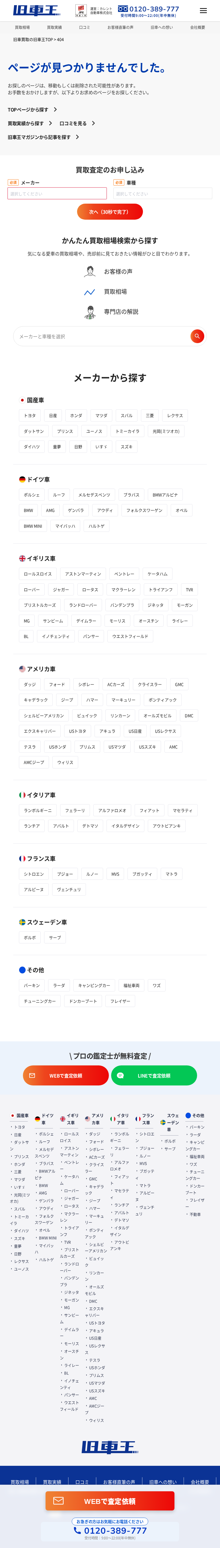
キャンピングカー (94, 985)
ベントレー (124, 574)
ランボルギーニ (38, 810)
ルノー (92, 874)
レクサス (175, 415)
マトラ (172, 874)
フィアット (150, 810)
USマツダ (117, 747)
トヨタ (30, 415)
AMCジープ (34, 762)
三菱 (150, 415)
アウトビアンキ (167, 826)
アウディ (105, 510)
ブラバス (131, 494)
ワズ (157, 985)
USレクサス (165, 731)
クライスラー (150, 684)
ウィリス (65, 762)
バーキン (32, 985)
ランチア (32, 826)
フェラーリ (75, 810)
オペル (182, 510)
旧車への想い (162, 27)
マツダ (101, 415)
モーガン (185, 605)
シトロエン (34, 874)
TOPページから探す (28, 109)
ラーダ (59, 985)
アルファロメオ (112, 810)
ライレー (180, 620)
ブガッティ (142, 874)
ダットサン (34, 431)
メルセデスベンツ (94, 494)
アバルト (61, 826)
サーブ (55, 937)
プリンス (65, 431)
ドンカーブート (83, 1001)
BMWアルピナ (165, 494)
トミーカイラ (127, 431)
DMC (189, 715)
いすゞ (101, 446)
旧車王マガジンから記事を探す (39, 136)
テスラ (30, 747)
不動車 (195, 1214)
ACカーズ (116, 684)
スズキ (127, 446)
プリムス (87, 747)
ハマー (92, 700)
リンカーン (120, 715)
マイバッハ (65, 526)
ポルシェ (32, 494)
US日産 (135, 731)
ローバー (32, 589)
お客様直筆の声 (120, 27)
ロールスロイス (38, 574)
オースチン (149, 620)
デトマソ (90, 826)
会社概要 (197, 27)
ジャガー (61, 589)
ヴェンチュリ (69, 889)
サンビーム (53, 620)
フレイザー (120, 1001)
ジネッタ (156, 605)
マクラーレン (123, 589)
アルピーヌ (34, 889)
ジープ (67, 700)
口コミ (84, 27)
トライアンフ (161, 589)
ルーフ (59, 494)
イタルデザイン (125, 826)
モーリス (117, 620)
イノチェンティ (56, 636)
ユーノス (94, 431)
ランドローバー (83, 605)
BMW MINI (33, 526)
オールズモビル (158, 715)
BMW (28, 510)
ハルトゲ (97, 526)
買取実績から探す (26, 123)
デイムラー (86, 620)
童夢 (57, 446)
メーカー (30, 182)
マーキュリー (123, 700)
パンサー (91, 636)
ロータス (90, 589)
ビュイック (87, 715)
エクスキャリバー (40, 731)
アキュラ (107, 731)
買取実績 (54, 27)
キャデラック (36, 700)
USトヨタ (77, 731)
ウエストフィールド (130, 636)
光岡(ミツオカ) (166, 431)
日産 (53, 415)
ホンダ (76, 415)
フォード (57, 684)
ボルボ (30, 937)
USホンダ (57, 747)
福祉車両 (131, 985)
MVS (115, 874)
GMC (179, 684)
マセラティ (183, 810)
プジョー (65, 874)
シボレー (86, 684)
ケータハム (158, 574)
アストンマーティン (83, 574)
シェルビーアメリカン (44, 715)
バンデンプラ (122, 605)
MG (27, 620)
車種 (131, 182)
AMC (173, 747)
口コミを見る (73, 123)
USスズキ (147, 747)
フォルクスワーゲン (144, 510)
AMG (50, 510)
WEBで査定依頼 (110, 1501)
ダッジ (30, 684)
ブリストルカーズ (40, 605)
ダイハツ (32, 446)
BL (26, 636)
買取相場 (22, 27)
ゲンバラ (76, 510)
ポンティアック (163, 700)
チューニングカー (40, 1001)
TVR (189, 589)
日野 (78, 446)
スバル (127, 415)
